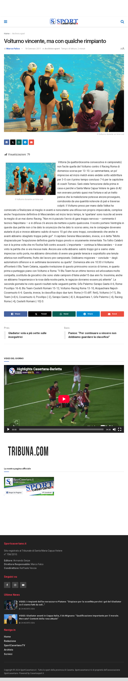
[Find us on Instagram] (15, 585)
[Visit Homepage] (64, 21)
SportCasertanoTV (14, 645)
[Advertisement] (89, 499)
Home (7, 33)
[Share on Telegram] (25, 142)
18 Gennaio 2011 (33, 48)
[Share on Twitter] (13, 142)
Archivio (8, 649)
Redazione (10, 641)
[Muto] (114, 429)
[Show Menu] (5, 22)
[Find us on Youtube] (23, 585)
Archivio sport (18, 33)
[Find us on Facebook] (7, 585)
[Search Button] (122, 22)
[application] (64, 399)
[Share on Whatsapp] (19, 142)
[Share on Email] (31, 142)
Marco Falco (13, 48)
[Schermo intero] (119, 429)
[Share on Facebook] (6, 142)
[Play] (8, 429)
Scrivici (8, 654)
